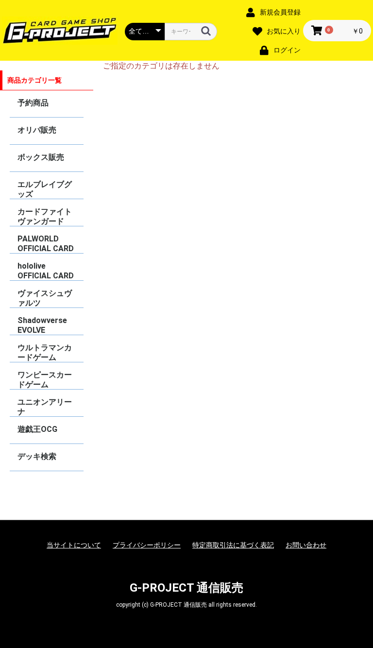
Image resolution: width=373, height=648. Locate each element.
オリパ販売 (36, 130)
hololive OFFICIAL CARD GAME (45, 270)
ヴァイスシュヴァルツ (44, 298)
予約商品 (33, 102)
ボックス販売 (40, 157)
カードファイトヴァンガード (44, 216)
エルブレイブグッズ (44, 189)
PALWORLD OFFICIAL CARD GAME (45, 243)
